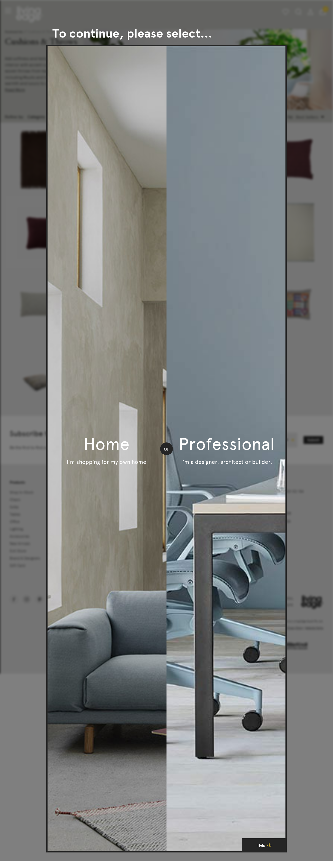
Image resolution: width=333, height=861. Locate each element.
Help (261, 845)
